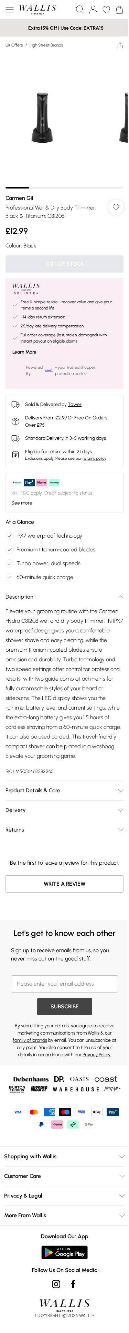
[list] (64, 121)
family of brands (30, 1040)
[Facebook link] (73, 1284)
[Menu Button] (10, 10)
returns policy (94, 458)
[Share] (120, 45)
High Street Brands (46, 45)
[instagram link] (56, 1284)
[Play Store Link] (64, 1252)
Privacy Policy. (97, 1055)
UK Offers (14, 45)
